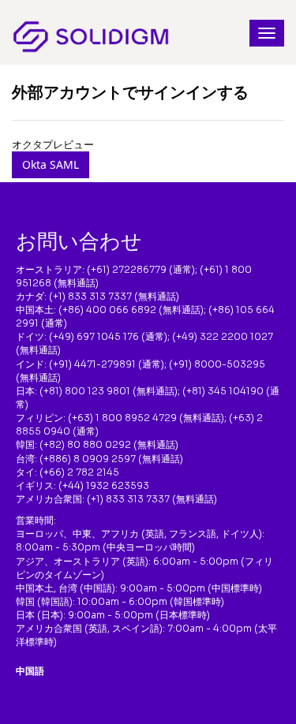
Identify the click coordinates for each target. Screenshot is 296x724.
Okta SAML (50, 164)
